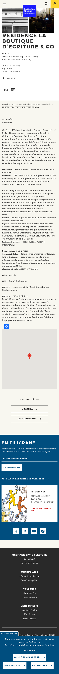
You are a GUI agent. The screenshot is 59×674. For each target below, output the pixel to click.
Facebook (16, 531)
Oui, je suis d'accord (27, 657)
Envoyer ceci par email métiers (6, 90)
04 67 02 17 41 (9, 53)
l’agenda (27, 409)
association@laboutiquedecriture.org (20, 56)
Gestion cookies (9, 633)
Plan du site (29, 614)
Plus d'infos (29, 650)
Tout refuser (12, 665)
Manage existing (32, 467)
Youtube (34, 531)
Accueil (5, 104)
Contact (31, 559)
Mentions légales (29, 610)
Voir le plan (11, 78)
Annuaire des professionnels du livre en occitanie (31, 104)
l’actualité (27, 399)
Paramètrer (40, 665)
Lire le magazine (41, 508)
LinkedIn (25, 531)
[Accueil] (29, 11)
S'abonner (9, 467)
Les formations (27, 419)
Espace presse (29, 619)
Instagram (43, 531)
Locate (6, 326)
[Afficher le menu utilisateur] (55, 4)
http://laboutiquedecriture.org (16, 59)
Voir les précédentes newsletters (23, 479)
